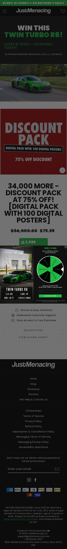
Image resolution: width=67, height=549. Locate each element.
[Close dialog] (66, 247)
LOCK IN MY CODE (50, 296)
